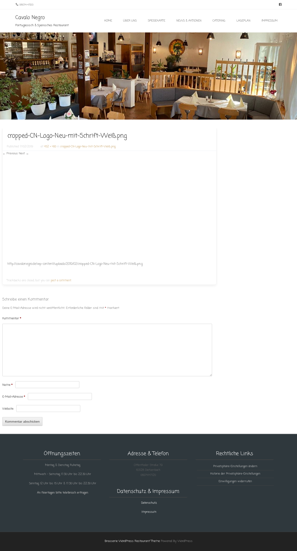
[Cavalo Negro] (148, 116)
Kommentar (11, 318)
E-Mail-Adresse (13, 397)
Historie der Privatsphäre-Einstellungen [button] (235, 474)
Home (108, 21)
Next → (24, 153)
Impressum (269, 21)
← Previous (10, 153)
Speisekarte (156, 21)
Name (7, 385)
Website (7, 409)
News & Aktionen (188, 21)
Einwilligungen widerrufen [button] (235, 481)
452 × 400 (50, 147)
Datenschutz (149, 503)
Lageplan (243, 21)
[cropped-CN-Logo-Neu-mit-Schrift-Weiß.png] (59, 257)
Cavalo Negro (30, 18)
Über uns (130, 21)
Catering (219, 21)
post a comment (61, 281)
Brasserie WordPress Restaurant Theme (132, 541)
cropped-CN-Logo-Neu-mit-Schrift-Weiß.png (88, 147)
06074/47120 (148, 475)
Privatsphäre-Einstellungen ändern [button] (235, 466)
